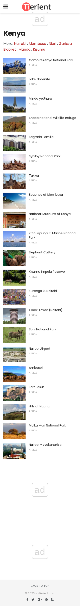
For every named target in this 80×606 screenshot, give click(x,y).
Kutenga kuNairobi (43, 291)
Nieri (52, 43)
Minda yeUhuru (40, 98)
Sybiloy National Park (44, 156)
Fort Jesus (36, 387)
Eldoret (9, 49)
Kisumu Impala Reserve (47, 271)
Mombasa (37, 43)
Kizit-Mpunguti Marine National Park (52, 235)
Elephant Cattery (42, 252)
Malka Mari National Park (47, 425)
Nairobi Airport (39, 348)
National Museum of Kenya (50, 214)
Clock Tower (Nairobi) (45, 310)
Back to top (40, 586)
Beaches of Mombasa (46, 194)
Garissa (65, 43)
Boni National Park (42, 329)
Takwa (34, 175)
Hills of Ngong (39, 406)
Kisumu (39, 49)
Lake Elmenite (39, 79)
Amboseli (36, 367)
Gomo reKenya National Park (51, 60)
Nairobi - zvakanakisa (45, 444)
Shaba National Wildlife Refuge (52, 118)
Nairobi (20, 43)
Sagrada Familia (41, 137)
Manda (24, 49)
